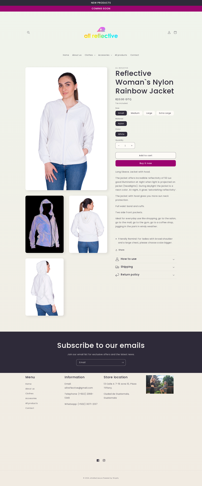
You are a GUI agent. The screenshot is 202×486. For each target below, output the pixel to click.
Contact (29, 408)
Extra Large (165, 113)
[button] (28, 32)
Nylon (121, 123)
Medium (135, 113)
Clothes (29, 393)
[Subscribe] (123, 362)
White (121, 134)
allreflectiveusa (96, 478)
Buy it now (146, 163)
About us (30, 388)
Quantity (119, 140)
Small (121, 113)
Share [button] (121, 250)
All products (31, 403)
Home (28, 384)
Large (149, 113)
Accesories (31, 398)
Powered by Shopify (111, 478)
